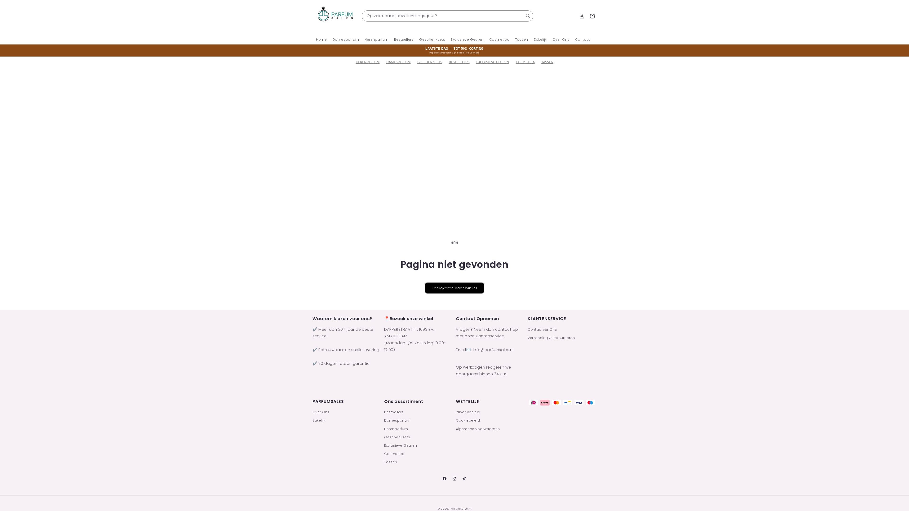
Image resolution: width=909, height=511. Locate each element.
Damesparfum (398, 62)
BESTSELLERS (459, 62)
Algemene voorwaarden (478, 429)
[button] (592, 16)
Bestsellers (394, 412)
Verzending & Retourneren (551, 337)
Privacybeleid (468, 412)
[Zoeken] (528, 16)
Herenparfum (368, 62)
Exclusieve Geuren (492, 62)
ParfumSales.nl (460, 509)
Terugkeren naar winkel (454, 288)
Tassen (547, 62)
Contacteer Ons (542, 329)
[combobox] (447, 16)
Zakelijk (318, 420)
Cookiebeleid (468, 420)
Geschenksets (429, 62)
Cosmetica (525, 62)
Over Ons (321, 412)
